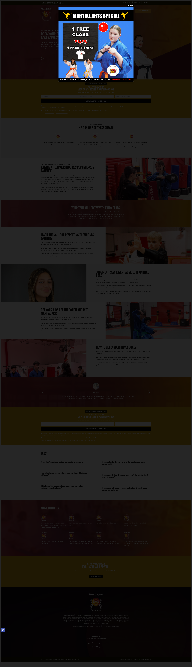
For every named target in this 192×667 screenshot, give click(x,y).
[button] (3, 630)
